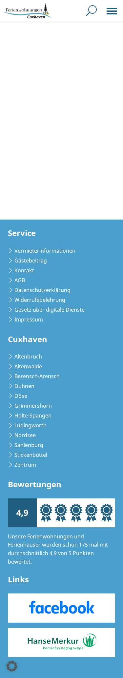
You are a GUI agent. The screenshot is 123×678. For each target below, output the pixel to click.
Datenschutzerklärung (42, 290)
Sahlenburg (28, 445)
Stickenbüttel (30, 454)
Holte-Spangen (32, 415)
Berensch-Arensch (37, 376)
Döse (20, 395)
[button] (12, 666)
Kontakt (24, 270)
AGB (19, 280)
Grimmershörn (33, 405)
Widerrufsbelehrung (39, 299)
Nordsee (25, 435)
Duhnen (24, 386)
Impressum (28, 319)
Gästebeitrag (30, 260)
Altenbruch (28, 356)
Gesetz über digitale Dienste (49, 309)
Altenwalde (28, 366)
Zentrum (25, 464)
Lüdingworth (30, 425)
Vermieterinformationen (44, 250)
